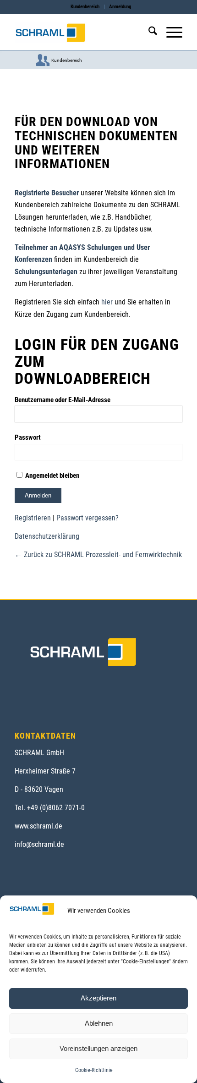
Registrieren (33, 518)
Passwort (28, 437)
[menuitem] (85, 7)
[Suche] (148, 32)
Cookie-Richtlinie (94, 1070)
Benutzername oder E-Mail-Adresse (62, 400)
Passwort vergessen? (87, 518)
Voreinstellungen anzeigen (98, 1048)
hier (107, 302)
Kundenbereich (85, 7)
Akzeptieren (98, 998)
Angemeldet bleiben (51, 475)
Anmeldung (120, 7)
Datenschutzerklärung (47, 536)
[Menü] (169, 32)
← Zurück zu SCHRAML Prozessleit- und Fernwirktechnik (98, 554)
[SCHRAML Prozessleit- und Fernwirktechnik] (81, 32)
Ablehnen (99, 1023)
